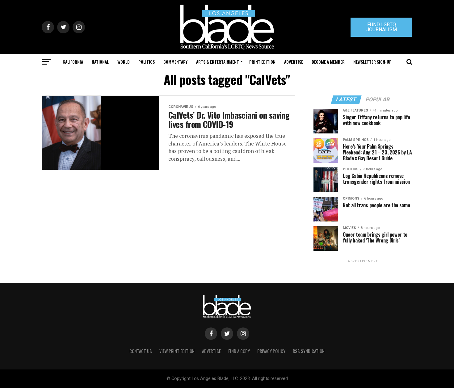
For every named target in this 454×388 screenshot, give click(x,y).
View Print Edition (177, 351)
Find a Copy (239, 351)
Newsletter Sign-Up (372, 61)
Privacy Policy (271, 351)
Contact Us (140, 351)
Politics (146, 61)
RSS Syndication (309, 351)
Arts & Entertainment (217, 61)
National (100, 61)
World (123, 61)
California (73, 61)
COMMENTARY (175, 61)
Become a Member (328, 61)
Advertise (293, 61)
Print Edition (262, 61)
